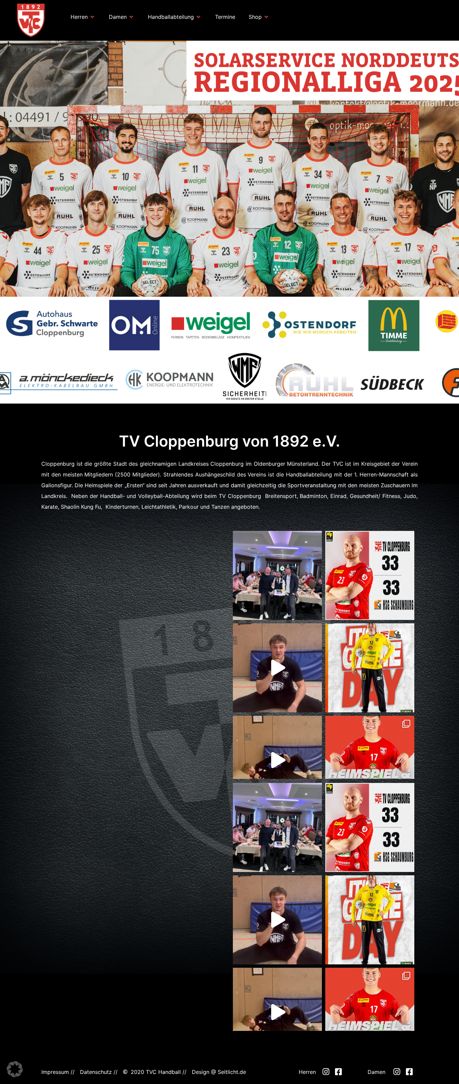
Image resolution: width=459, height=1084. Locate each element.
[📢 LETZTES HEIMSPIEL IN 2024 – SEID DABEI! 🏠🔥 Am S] (369, 760)
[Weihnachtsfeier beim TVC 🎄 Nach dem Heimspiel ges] (277, 575)
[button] (83, 17)
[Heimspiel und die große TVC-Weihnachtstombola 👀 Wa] (277, 760)
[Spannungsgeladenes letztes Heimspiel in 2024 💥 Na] (369, 575)
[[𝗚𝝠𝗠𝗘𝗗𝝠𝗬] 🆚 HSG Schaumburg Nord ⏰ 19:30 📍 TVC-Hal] (369, 667)
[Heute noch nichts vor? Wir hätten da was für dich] (277, 667)
